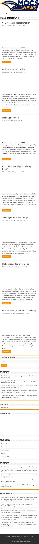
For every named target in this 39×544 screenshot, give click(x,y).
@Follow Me (4, 404)
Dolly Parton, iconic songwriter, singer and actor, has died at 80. (19, 376)
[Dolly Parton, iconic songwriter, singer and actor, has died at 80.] (5, 419)
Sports (3, 453)
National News (5, 450)
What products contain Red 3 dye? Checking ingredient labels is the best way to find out (18, 524)
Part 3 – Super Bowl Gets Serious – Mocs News (14, 504)
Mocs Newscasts (6, 447)
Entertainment (5, 456)
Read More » (6, 62)
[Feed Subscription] (38, 18)
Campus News (18, 25)
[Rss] (19, 539)
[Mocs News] (19, 5)
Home (3, 14)
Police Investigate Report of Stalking (19, 310)
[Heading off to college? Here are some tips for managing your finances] (14, 419)
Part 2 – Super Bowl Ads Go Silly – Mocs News (14, 515)
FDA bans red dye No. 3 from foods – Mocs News (15, 522)
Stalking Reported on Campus (16, 217)
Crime (23, 313)
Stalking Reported (10, 118)
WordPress (16, 536)
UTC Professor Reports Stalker (16, 23)
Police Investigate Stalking (14, 69)
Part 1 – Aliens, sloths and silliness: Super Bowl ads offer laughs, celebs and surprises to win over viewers (19, 510)
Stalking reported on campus (15, 264)
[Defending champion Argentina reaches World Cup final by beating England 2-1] (33, 432)
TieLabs (30, 536)
